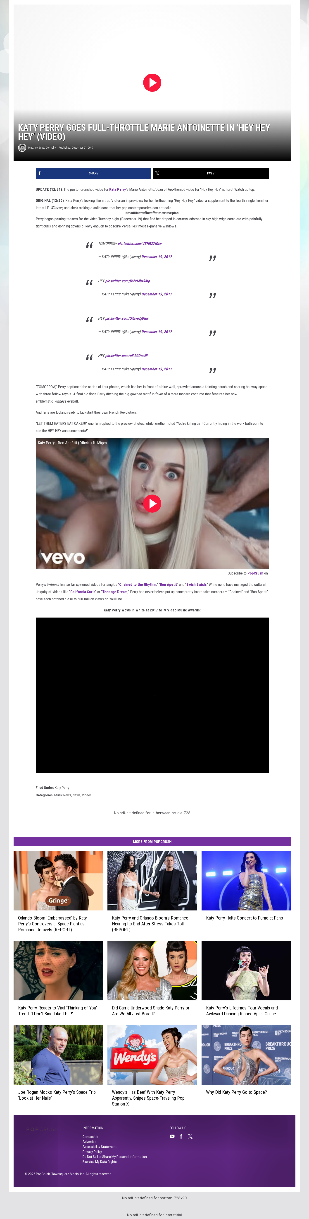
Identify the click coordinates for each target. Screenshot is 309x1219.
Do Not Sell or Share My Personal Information (115, 1157)
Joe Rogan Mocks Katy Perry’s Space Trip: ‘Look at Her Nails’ (57, 1095)
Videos (87, 795)
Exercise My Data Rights (100, 1161)
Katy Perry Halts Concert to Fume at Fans (244, 917)
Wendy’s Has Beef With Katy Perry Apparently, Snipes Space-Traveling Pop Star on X (148, 1098)
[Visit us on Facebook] (183, 1136)
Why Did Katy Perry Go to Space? (236, 1092)
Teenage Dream (115, 591)
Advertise (89, 1142)
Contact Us (90, 1137)
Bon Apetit (168, 584)
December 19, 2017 (156, 256)
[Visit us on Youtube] (173, 1136)
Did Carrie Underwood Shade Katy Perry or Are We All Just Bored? (150, 1010)
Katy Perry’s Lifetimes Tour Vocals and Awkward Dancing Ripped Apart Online (242, 1010)
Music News (62, 795)
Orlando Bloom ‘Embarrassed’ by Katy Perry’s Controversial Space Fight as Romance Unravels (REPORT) (52, 923)
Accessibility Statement (99, 1147)
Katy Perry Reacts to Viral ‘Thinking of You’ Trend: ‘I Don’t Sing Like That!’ (57, 1010)
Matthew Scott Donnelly (42, 147)
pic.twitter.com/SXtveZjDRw (126, 318)
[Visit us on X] (192, 1136)
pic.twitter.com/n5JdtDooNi (126, 355)
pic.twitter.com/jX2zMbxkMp (127, 281)
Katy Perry (117, 189)
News (77, 795)
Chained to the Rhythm (137, 584)
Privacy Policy (92, 1152)
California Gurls (82, 591)
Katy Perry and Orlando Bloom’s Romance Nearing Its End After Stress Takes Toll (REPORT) (150, 923)
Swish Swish (196, 584)
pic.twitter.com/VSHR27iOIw (140, 243)
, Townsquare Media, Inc (67, 1174)
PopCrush (255, 573)
